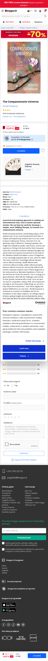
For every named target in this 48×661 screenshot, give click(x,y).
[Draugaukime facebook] (4, 626)
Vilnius (4, 566)
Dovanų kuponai (8, 507)
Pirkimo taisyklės (31, 493)
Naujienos (38, 22)
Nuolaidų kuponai (8, 512)
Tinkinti (23, 356)
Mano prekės (7, 498)
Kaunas (4, 568)
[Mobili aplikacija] (9, 610)
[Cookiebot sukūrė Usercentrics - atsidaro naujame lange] (35, 302)
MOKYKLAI (26, 22)
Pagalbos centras (8, 500)
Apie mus (28, 491)
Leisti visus (24, 348)
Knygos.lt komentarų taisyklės (25, 460)
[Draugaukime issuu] (23, 626)
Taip (16, 385)
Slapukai (28, 495)
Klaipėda (5, 570)
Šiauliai (4, 573)
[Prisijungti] (40, 11)
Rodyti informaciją (33, 341)
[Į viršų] (43, 644)
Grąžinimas (6, 495)
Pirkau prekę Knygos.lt (12, 381)
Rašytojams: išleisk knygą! (34, 502)
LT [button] (31, 11)
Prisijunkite (15, 137)
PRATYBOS (10, 22)
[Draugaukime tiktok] (14, 626)
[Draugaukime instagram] (9, 626)
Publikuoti (24, 453)
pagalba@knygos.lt (17, 477)
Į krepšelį (37, 655)
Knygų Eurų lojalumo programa (21, 588)
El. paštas (7, 403)
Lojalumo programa (9, 509)
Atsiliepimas (8, 423)
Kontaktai (28, 500)
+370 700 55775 (14, 471)
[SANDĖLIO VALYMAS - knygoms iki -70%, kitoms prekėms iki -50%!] (24, 34)
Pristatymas (6, 493)
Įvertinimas (8, 414)
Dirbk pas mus (30, 505)
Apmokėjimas (7, 491)
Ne (8, 385)
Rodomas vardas (10, 392)
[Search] (45, 16)
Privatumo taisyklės (32, 498)
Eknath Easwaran (15, 192)
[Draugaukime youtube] (19, 626)
